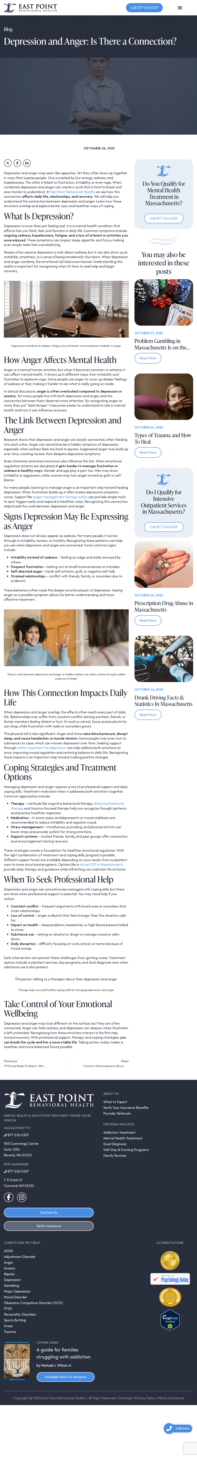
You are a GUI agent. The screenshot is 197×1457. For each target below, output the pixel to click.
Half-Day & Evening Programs (126, 1150)
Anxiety (9, 1268)
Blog (8, 29)
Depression (12, 1280)
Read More (147, 358)
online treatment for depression (41, 747)
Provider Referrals (117, 1113)
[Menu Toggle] (180, 8)
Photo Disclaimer (171, 1398)
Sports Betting (15, 1320)
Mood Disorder (15, 1297)
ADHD (8, 1251)
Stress (8, 1326)
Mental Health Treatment (122, 1138)
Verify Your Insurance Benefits (126, 1108)
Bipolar (9, 1274)
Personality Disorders (20, 1314)
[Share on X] (8, 163)
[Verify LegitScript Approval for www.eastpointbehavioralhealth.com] (170, 1329)
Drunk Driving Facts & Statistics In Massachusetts (163, 701)
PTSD (8, 1309)
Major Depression (17, 1291)
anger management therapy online (60, 497)
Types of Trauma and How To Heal (162, 438)
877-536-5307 (18, 1135)
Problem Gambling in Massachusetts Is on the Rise (160, 347)
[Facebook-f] (8, 1197)
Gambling (11, 1286)
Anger (8, 1262)
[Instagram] (22, 1197)
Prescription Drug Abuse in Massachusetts (163, 606)
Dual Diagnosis (114, 1144)
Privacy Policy (144, 1398)
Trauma (10, 1332)
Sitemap (125, 1398)
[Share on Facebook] (17, 163)
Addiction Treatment (119, 1132)
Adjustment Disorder (20, 1257)
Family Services (114, 1156)
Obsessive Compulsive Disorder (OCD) (33, 1303)
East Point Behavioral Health (72, 191)
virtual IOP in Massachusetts (101, 864)
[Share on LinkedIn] (27, 163)
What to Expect (115, 1102)
